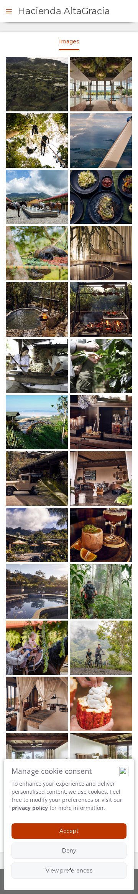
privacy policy (30, 807)
